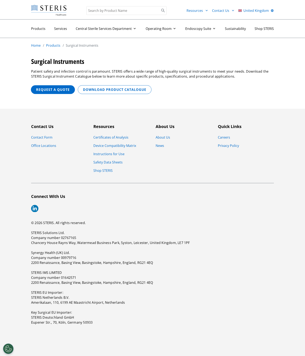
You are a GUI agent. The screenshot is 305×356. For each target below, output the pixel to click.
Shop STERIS (264, 28)
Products (38, 28)
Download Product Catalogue (114, 89)
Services (60, 28)
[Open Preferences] (8, 349)
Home (36, 45)
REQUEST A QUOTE (53, 89)
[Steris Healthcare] (48, 10)
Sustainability (235, 28)
